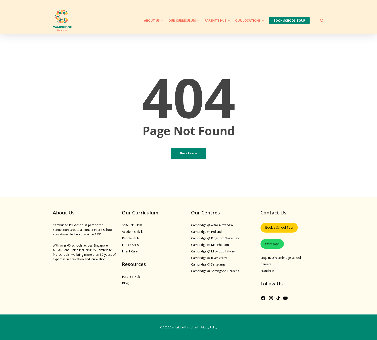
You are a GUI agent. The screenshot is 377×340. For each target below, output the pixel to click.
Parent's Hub (131, 276)
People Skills (130, 238)
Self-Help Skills (132, 225)
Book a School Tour (279, 227)
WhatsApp (272, 244)
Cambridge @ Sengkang (208, 264)
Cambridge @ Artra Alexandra (212, 225)
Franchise (267, 271)
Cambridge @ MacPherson (210, 245)
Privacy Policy (208, 327)
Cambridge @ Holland (206, 232)
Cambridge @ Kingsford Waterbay (215, 238)
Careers (265, 264)
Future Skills (130, 245)
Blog (125, 283)
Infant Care (130, 251)
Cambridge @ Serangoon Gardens (215, 271)
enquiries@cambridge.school (280, 257)
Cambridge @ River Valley (209, 258)
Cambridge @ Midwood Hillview (213, 251)
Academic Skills (132, 232)
